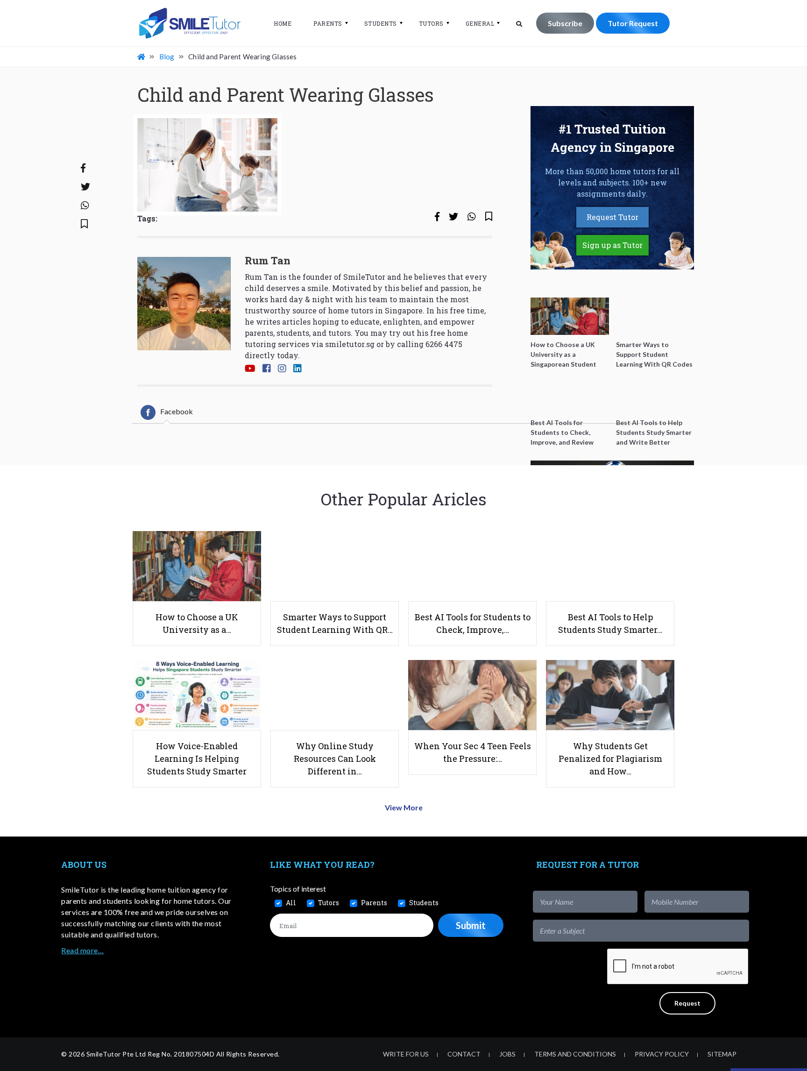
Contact (464, 1054)
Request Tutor (612, 217)
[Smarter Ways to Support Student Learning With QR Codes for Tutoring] (655, 316)
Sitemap (722, 1054)
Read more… (82, 950)
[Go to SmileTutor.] (142, 56)
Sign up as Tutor (612, 245)
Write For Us (406, 1054)
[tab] (166, 412)
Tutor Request (633, 23)
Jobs (507, 1054)
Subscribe (565, 23)
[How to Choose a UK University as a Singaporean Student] (570, 316)
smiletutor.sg (350, 344)
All (291, 902)
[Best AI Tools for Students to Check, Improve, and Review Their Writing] (570, 394)
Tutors (431, 23)
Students (380, 23)
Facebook (176, 411)
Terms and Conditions (575, 1054)
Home (282, 23)
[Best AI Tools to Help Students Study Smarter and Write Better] (655, 394)
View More (404, 807)
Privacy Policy (662, 1054)
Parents (327, 23)
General (480, 23)
